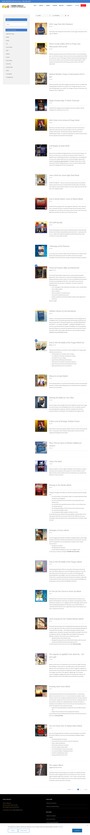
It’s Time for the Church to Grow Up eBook (65, 591)
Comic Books (9, 47)
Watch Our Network (51, 815)
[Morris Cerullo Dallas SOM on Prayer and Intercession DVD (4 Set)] (41, 43)
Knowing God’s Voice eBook (59, 686)
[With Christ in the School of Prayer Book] (41, 120)
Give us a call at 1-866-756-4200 (10, 805)
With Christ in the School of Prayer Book (64, 120)
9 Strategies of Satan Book (59, 146)
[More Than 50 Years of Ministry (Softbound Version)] (41, 442)
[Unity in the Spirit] (41, 461)
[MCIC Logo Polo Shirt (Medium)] (41, 23)
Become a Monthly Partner (53, 806)
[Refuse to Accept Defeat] (41, 375)
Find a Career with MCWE (52, 822)
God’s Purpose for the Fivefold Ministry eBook (66, 619)
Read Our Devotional (51, 803)
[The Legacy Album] (41, 764)
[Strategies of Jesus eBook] (41, 530)
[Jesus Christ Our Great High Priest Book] (41, 175)
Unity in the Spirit (55, 461)
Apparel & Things (10, 33)
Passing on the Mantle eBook (60, 485)
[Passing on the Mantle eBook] (41, 484)
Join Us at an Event (51, 819)
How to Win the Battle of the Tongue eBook (65, 562)
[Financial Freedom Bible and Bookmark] (41, 267)
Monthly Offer (9, 67)
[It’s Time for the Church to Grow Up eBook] (41, 591)
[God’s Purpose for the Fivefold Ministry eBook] (41, 618)
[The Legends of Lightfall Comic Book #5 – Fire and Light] (41, 654)
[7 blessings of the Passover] (41, 245)
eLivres (8, 57)
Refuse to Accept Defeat (58, 376)
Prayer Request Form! (18, 810)
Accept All (77, 830)
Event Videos (9, 60)
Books (7, 40)
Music (7, 70)
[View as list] (68, 15)
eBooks (8, 53)
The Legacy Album (56, 765)
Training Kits (9, 74)
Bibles (7, 37)
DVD (7, 50)
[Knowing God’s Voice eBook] (41, 686)
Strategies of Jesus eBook (59, 530)
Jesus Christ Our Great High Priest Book (64, 175)
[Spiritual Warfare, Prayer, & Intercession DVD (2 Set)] (41, 73)
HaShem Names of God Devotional (62, 311)
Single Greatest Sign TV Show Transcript (64, 101)
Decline (12, 830)
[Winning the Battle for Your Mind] (41, 397)
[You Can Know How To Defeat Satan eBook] (41, 725)
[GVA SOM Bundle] (41, 222)
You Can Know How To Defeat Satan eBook (65, 726)
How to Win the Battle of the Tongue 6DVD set (66, 343)
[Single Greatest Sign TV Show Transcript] (41, 100)
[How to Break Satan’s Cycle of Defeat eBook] (41, 198)
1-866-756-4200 (26, 1)
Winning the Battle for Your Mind (61, 398)
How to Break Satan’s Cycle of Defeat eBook (66, 199)
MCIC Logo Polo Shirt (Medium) (61, 24)
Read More (60, 826)
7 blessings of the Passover (59, 246)
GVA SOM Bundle (55, 223)
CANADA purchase (53, 332)
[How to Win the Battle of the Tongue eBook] (41, 561)
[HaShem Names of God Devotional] (41, 310)
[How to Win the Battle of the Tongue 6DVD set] (41, 342)
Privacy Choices (23, 830)
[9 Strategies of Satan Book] (41, 145)
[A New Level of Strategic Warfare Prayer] (41, 421)
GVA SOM (8, 64)
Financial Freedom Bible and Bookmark (64, 268)
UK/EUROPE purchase (63, 332)
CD (7, 43)
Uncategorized (9, 77)
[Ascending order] (50, 15)
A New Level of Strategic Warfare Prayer (64, 421)
